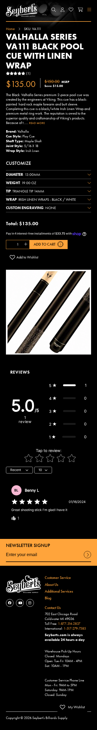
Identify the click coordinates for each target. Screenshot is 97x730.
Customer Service (58, 577)
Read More (37, 123)
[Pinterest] (30, 603)
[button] (53, 10)
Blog (48, 598)
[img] (29, 502)
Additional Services (59, 591)
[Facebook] (10, 603)
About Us (51, 584)
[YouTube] (20, 603)
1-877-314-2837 (69, 624)
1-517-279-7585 (75, 628)
